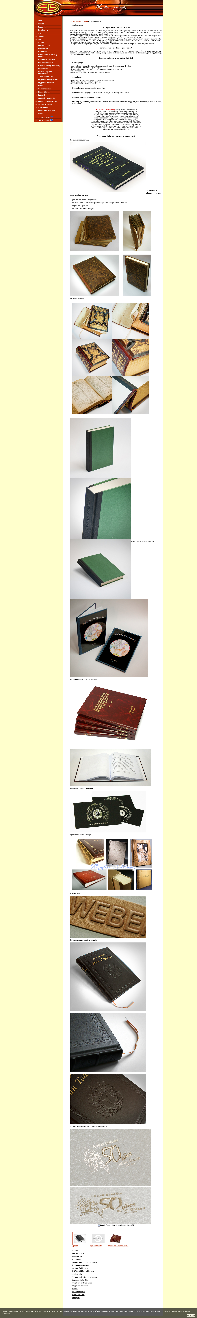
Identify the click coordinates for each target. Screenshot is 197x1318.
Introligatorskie (44, 45)
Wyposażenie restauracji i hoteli (48, 55)
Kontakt (41, 24)
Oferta (40, 39)
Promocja (41, 36)
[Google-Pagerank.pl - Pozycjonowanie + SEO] (116, 1225)
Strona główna (75, 21)
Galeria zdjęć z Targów (46, 110)
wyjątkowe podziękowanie (48, 79)
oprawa (75, 1246)
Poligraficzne (43, 48)
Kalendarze (42, 52)
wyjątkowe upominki (46, 83)
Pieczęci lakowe (44, 92)
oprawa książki (96, 1246)
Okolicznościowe (44, 89)
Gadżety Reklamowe (46, 62)
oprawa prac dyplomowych (118, 1246)
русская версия (44, 117)
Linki (39, 33)
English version (44, 120)
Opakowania (43, 69)
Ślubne (41, 86)
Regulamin (42, 27)
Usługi (40, 113)
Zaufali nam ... (43, 30)
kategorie (42, 95)
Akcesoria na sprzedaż (46, 98)
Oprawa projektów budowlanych (45, 72)
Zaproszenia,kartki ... (46, 76)
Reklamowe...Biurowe (46, 59)
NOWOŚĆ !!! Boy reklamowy (49, 65)
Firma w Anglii (43, 107)
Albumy (41, 42)
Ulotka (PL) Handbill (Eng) (47, 101)
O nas (40, 21)
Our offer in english (45, 104)
